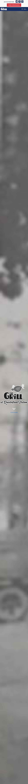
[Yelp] (22, 1)
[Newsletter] (17, 1)
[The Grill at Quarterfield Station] (4, 9)
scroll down (14, 412)
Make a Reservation (14, 5)
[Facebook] (19, 1)
